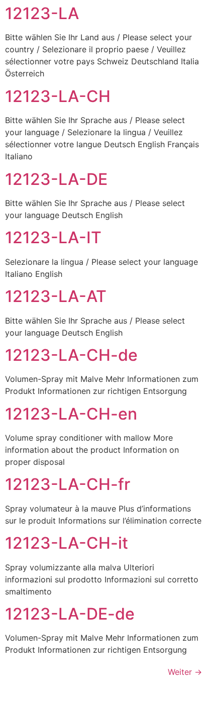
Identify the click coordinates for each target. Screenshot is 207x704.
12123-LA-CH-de (71, 355)
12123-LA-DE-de (70, 614)
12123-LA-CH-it (66, 543)
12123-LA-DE (56, 179)
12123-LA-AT (56, 296)
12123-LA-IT (53, 237)
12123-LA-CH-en (71, 414)
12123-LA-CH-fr (67, 484)
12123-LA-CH (58, 96)
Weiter (185, 672)
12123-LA (42, 13)
